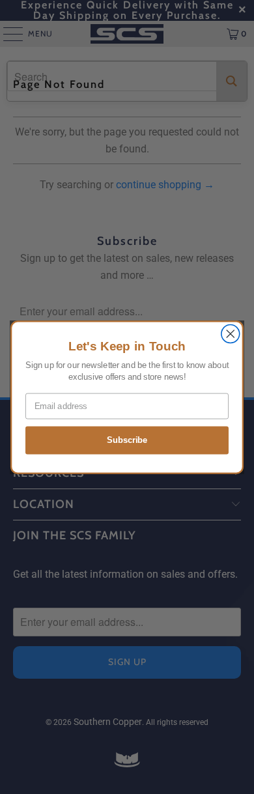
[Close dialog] (230, 333)
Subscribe (127, 439)
